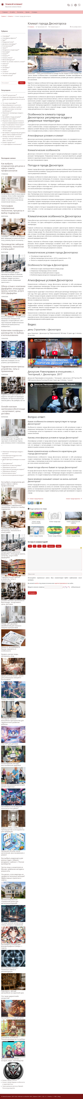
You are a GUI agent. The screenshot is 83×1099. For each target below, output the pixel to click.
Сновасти (5, 71)
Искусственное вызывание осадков (13, 469)
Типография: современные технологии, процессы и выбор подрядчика (12, 209)
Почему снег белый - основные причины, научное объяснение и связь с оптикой (12, 138)
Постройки (6, 67)
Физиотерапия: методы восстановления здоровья (11, 764)
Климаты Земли (7, 58)
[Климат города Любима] (54, 530)
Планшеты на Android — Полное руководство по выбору (13, 1038)
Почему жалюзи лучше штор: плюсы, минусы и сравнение (12, 924)
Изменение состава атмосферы (11, 465)
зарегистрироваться (61, 583)
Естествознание (7, 46)
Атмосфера (6, 36)
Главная (3, 16)
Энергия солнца (7, 75)
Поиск (22, 83)
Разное (4, 69)
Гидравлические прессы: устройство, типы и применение (12, 369)
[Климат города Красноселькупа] (36, 516)
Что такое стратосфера (9, 73)
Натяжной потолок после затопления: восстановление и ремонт (12, 853)
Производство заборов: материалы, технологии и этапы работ (12, 246)
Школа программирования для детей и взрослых (13, 786)
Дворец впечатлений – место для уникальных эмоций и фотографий (12, 677)
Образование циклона (9, 467)
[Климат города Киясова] (73, 530)
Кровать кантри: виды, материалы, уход (9, 655)
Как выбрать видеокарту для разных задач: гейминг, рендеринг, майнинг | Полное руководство (12, 861)
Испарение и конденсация (10, 50)
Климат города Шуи (54, 521)
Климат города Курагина (73, 498)
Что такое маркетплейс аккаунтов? (10, 997)
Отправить (32, 593)
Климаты (10, 16)
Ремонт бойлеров (7, 699)
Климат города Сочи (8, 142)
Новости (5, 63)
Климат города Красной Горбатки (73, 522)
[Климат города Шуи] (54, 516)
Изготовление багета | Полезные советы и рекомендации (9, 969)
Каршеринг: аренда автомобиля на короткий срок (12, 992)
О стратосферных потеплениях (11, 144)
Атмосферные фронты (9, 38)
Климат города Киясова (73, 536)
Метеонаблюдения (8, 59)
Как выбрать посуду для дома (11, 117)
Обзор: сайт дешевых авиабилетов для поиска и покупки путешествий (11, 626)
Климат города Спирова (36, 536)
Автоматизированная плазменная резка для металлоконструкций (9, 901)
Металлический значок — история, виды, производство (12, 1060)
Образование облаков (9, 471)
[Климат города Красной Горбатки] (73, 516)
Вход (59, 1096)
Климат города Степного (9, 1080)
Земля (5, 48)
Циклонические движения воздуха (12, 475)
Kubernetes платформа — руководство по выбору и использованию (13, 332)
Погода (5, 65)
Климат (5, 54)
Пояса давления (7, 463)
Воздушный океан (8, 42)
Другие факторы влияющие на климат (13, 459)
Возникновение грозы (9, 473)
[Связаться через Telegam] (76, 5)
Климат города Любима (54, 536)
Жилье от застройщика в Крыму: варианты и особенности (10, 649)
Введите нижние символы (36, 587)
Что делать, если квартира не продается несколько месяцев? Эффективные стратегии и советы (13, 877)
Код (58, 546)
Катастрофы (6, 52)
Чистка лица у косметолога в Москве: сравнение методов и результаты (12, 869)
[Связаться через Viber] (80, 5)
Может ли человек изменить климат (13, 61)
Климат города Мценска (36, 498)
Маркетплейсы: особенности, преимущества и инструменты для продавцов (12, 830)
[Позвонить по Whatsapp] (72, 5)
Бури (4, 40)
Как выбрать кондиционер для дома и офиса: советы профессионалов (13, 167)
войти (37, 583)
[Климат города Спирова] (36, 530)
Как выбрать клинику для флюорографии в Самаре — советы (11, 946)
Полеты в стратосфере (9, 119)
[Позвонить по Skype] (69, 5)
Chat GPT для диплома (9, 95)
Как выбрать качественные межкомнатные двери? (11, 807)
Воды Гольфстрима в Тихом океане (13, 124)
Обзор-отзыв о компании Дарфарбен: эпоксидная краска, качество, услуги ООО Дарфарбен (13, 289)
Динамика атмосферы (9, 44)
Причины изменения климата (11, 127)
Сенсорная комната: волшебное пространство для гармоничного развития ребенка (12, 721)
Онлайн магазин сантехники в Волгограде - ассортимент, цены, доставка (13, 410)
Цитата (51, 546)
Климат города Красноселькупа (36, 522)
